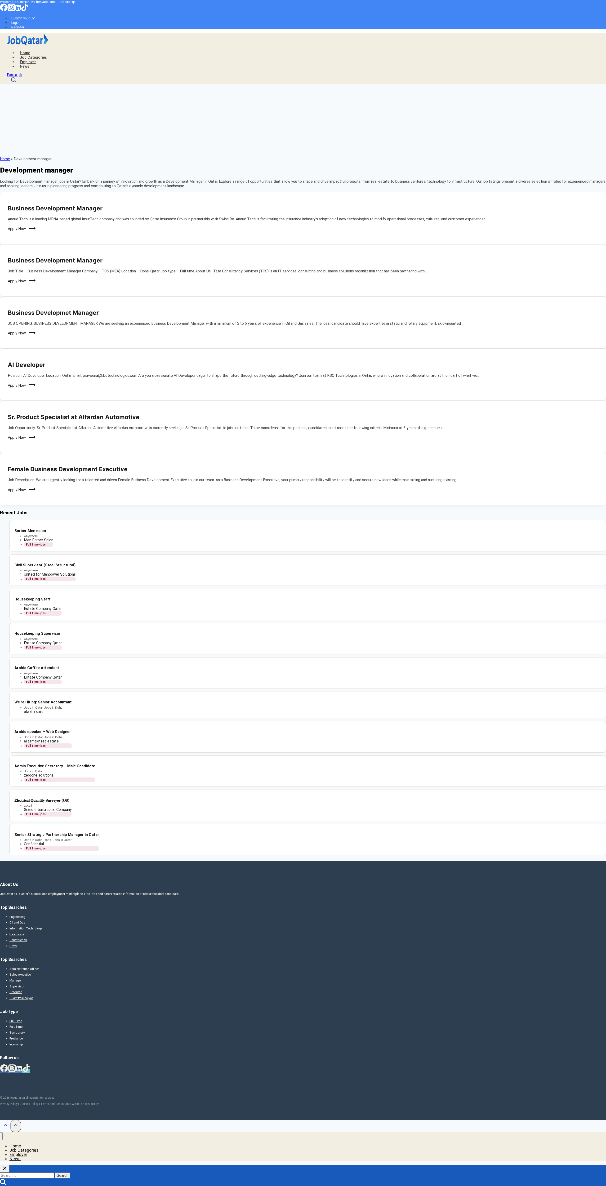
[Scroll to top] (5, 1126)
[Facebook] (4, 10)
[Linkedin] (18, 10)
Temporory (17, 1032)
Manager (15, 980)
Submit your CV (23, 18)
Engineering (17, 917)
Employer (28, 62)
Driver (13, 946)
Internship (16, 1044)
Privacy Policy (9, 1104)
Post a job (14, 75)
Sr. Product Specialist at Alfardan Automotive (73, 417)
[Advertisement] (303, 120)
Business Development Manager (55, 208)
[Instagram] (11, 10)
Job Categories (33, 57)
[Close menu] (1, 1136)
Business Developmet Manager (53, 312)
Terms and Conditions (55, 1104)
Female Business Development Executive (68, 469)
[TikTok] (24, 10)
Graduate (15, 992)
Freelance (16, 1038)
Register (17, 27)
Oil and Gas (17, 922)
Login (15, 23)
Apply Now (19, 230)
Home (25, 53)
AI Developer (26, 364)
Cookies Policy (29, 1104)
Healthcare (16, 934)
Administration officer (24, 969)
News (24, 66)
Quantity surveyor (21, 998)
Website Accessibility (85, 1104)
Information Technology (25, 928)
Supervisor (16, 986)
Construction (18, 940)
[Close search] (4, 1169)
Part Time (15, 1026)
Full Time (15, 1021)
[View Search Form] (13, 80)
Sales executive (20, 974)
